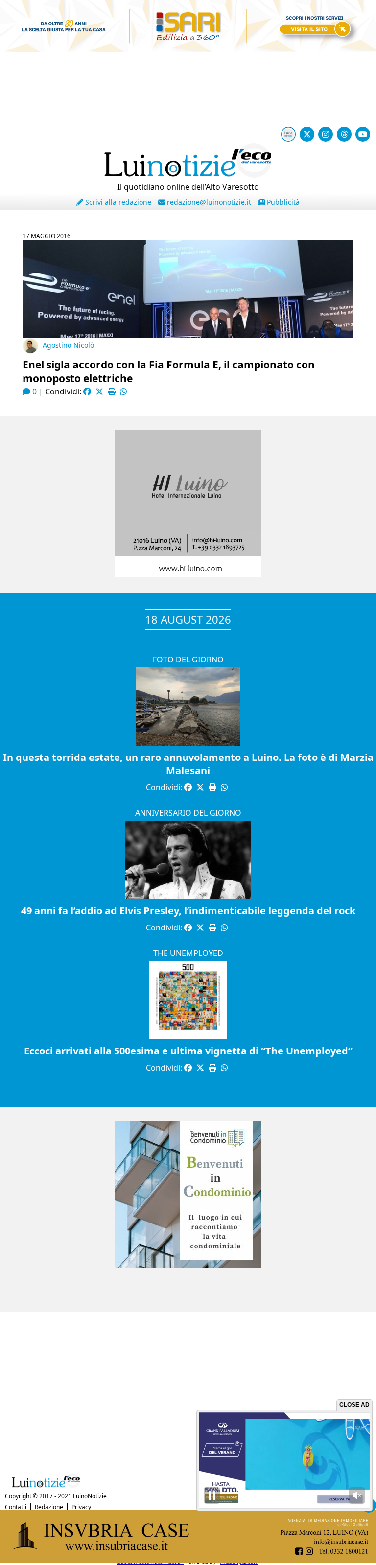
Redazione (49, 1507)
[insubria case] (188, 1559)
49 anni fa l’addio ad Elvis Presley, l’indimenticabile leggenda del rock (188, 910)
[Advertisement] (188, 1390)
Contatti (15, 1507)
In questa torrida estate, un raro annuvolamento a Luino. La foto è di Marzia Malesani (188, 764)
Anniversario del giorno (188, 812)
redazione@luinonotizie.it (208, 202)
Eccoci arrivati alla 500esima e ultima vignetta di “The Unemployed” (188, 1050)
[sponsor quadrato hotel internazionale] (188, 574)
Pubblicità (282, 202)
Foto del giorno (188, 659)
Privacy (81, 1507)
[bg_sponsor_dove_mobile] (188, 37)
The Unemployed (188, 953)
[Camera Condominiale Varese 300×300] (188, 1265)
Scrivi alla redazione (117, 202)
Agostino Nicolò (68, 345)
